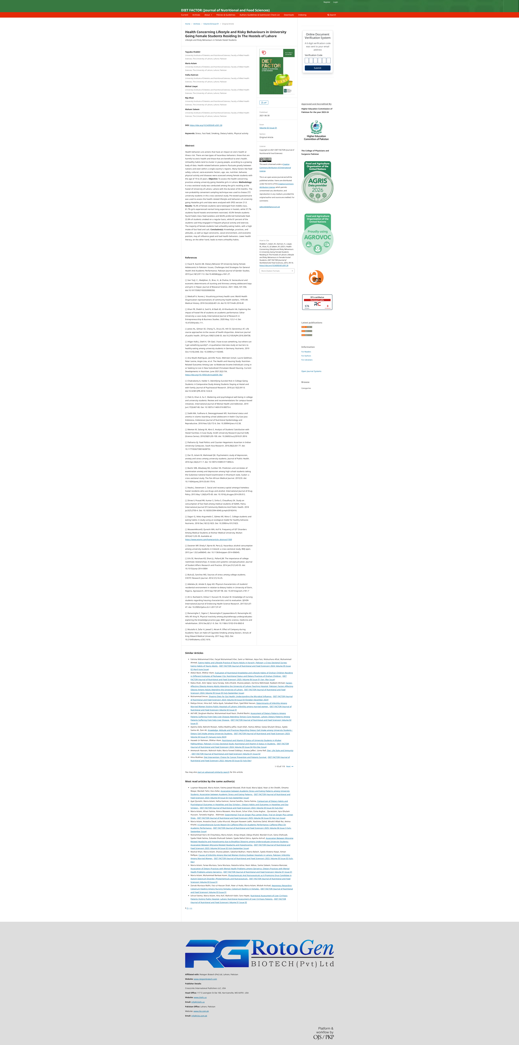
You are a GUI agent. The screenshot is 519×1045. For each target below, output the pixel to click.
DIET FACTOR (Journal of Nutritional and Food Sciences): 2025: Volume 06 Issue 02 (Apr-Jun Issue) (241, 818)
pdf (264, 102)
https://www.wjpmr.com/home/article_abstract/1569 (208, 539)
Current (184, 15)
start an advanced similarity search (213, 772)
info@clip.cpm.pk (199, 1015)
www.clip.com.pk (201, 1011)
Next (288, 766)
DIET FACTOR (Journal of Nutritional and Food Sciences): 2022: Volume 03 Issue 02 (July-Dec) (241, 808)
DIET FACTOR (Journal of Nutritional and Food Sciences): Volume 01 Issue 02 (226, 754)
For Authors (306, 356)
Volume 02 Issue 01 (211, 24)
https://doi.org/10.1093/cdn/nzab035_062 (203, 374)
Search (332, 15)
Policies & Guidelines (225, 15)
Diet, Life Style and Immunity (280, 750)
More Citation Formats (270, 271)
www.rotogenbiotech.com (205, 979)
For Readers (306, 351)
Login (335, 2)
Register (327, 2)
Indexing (302, 15)
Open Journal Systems (311, 371)
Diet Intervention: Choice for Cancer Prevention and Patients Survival (235, 757)
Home (187, 24)
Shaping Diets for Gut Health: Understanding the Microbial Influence (240, 696)
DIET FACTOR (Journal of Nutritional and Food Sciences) (225, 10)
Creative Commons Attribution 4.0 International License (275, 167)
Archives (196, 15)
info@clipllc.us (198, 1002)
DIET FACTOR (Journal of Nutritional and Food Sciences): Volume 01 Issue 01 (257, 872)
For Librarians (306, 360)
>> (191, 908)
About (207, 15)
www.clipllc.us (200, 997)
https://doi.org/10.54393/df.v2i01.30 (206, 125)
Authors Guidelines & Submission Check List (260, 15)
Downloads (289, 15)
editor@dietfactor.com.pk (270, 207)
